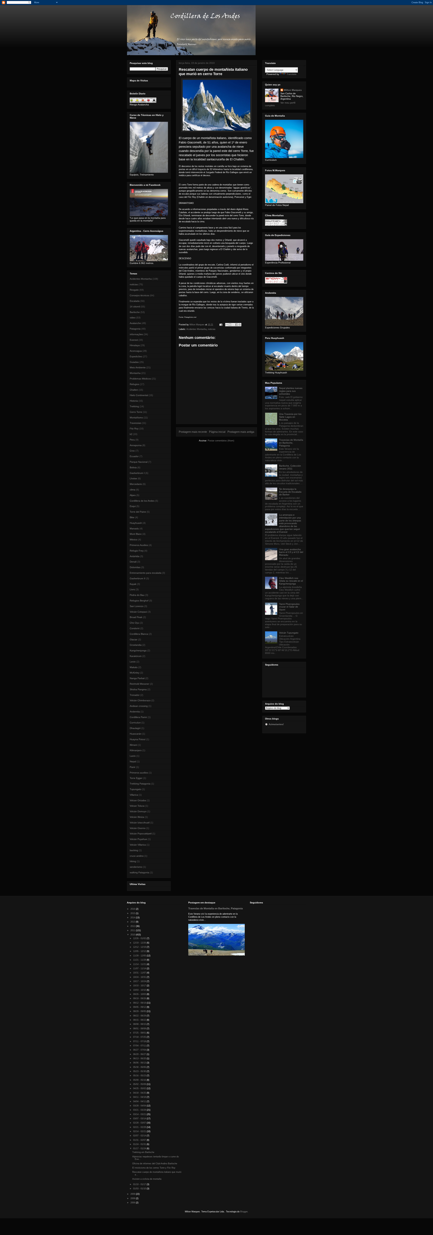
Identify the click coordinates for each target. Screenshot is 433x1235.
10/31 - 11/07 (140, 972)
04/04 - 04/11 (140, 1101)
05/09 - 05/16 (140, 1080)
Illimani (133, 745)
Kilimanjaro (136, 750)
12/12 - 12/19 (140, 947)
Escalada (135, 301)
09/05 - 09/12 (140, 1007)
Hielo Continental (139, 395)
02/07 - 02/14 (140, 1135)
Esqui (133, 506)
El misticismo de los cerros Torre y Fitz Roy (153, 1167)
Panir (132, 767)
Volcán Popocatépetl (141, 833)
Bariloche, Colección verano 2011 (290, 467)
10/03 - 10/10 (140, 990)
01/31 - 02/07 (140, 1140)
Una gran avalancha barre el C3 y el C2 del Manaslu (291, 552)
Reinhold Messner (139, 683)
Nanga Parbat (137, 678)
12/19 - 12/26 (140, 942)
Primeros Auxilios (139, 545)
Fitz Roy (134, 428)
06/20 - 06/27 (140, 1054)
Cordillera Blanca (139, 634)
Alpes (133, 495)
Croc (132, 450)
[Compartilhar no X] (233, 324)
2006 (133, 1202)
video (132, 317)
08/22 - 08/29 (140, 1015)
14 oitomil (135, 306)
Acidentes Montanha (196, 329)
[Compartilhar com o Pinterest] (239, 324)
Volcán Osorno (137, 828)
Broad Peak (136, 617)
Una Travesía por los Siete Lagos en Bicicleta (290, 417)
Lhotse (133, 478)
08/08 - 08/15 (140, 1024)
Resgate (134, 289)
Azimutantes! (276, 724)
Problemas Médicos (140, 378)
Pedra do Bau (137, 595)
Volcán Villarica (138, 844)
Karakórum (136, 656)
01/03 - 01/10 (140, 1188)
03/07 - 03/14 (140, 1118)
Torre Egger (136, 778)
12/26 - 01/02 (140, 938)
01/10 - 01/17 (140, 1184)
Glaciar (133, 639)
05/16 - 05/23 (140, 1075)
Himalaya (135, 345)
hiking (133, 861)
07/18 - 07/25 (140, 1037)
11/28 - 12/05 (140, 955)
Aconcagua (136, 351)
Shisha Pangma (138, 689)
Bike (132, 517)
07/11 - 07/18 (140, 1041)
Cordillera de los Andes (142, 500)
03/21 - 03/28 (140, 1110)
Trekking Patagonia (140, 783)
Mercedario (136, 484)
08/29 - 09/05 (140, 1011)
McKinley (134, 672)
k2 (131, 434)
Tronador (135, 695)
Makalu (134, 667)
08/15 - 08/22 (140, 1020)
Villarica (134, 794)
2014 (133, 917)
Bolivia (133, 467)
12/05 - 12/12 (140, 951)
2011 (133, 930)
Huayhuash (136, 523)
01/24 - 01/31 (140, 1144)
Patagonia (135, 328)
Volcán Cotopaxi (138, 611)
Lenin (133, 661)
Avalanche (135, 323)
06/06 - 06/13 (140, 1062)
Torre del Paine (138, 511)
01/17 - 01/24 (140, 1148)
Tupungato (135, 789)
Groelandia (136, 645)
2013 (133, 921)
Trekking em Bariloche (143, 1152)
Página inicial (217, 431)
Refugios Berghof (139, 600)
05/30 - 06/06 (140, 1067)
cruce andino (137, 856)
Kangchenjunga (138, 650)
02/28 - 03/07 (140, 1122)
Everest (134, 340)
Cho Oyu (134, 622)
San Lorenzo (136, 606)
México (133, 539)
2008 (133, 1198)
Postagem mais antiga (240, 431)
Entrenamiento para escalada (145, 572)
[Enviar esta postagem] (220, 324)
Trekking (134, 406)
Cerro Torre (136, 412)
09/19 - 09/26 (140, 998)
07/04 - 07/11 (140, 1045)
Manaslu (134, 528)
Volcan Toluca (137, 805)
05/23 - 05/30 (140, 1071)
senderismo (136, 867)
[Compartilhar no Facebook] (236, 324)
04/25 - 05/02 (140, 1088)
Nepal (133, 761)
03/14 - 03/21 (140, 1114)
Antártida (134, 556)
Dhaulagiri (135, 728)
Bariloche (135, 312)
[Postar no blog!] (230, 324)
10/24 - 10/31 (140, 977)
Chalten (134, 389)
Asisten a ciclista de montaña (146, 1179)
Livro (132, 589)
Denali (133, 561)
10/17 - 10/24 (140, 981)
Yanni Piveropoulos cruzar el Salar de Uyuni (289, 607)
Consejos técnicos (139, 295)
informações (136, 334)
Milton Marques (293, 90)
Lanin (133, 756)
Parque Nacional (138, 462)
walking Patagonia (139, 872)
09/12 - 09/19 (140, 1003)
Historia (134, 400)
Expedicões (136, 356)
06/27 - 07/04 (140, 1050)
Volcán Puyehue (138, 839)
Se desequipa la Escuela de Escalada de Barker (290, 492)
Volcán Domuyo (138, 811)
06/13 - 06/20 (140, 1058)
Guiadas (134, 362)
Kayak (133, 584)
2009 (133, 1194)
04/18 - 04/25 (140, 1093)
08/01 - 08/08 (140, 1028)
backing (134, 850)
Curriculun (135, 722)
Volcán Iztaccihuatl (140, 822)
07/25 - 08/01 (140, 1032)
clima (132, 489)
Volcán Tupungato (288, 632)
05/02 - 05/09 (140, 1084)
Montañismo (136, 417)
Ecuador (134, 456)
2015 (133, 913)
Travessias (135, 423)
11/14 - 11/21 (140, 964)
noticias (211, 329)
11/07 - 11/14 (140, 968)
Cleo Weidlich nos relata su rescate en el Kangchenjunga (291, 581)
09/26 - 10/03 (140, 994)
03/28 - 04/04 (140, 1105)
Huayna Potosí (137, 739)
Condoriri (135, 628)
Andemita (135, 711)
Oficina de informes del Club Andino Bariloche (154, 1163)
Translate (292, 74)
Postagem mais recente (193, 431)
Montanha (135, 373)
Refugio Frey (137, 550)
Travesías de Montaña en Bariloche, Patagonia (291, 443)
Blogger (243, 1211)
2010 (133, 934)
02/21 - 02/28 (140, 1127)
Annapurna (136, 445)
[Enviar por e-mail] (227, 324)
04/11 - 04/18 (140, 1097)
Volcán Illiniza (137, 817)
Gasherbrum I (137, 473)
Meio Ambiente (138, 367)
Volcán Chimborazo (140, 700)
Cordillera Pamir (138, 717)
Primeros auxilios (139, 772)
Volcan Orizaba (138, 800)
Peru (132, 439)
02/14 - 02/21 (140, 1131)
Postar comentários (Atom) (221, 440)
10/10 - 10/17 (140, 985)
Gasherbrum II (137, 578)
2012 (133, 926)
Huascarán (135, 733)
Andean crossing (139, 706)
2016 (133, 909)
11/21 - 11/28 (140, 960)
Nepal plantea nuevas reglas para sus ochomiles (290, 391)
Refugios (134, 384)
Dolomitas (135, 567)
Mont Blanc (136, 534)
